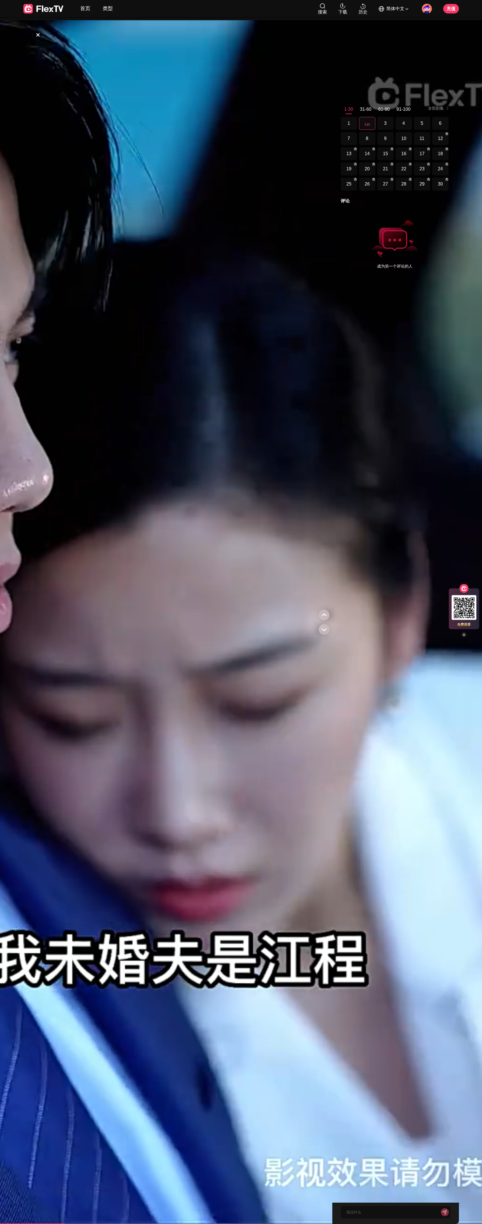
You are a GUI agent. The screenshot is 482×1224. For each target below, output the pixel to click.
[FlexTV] (38, 34)
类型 (108, 8)
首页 (85, 8)
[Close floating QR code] (464, 634)
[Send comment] (445, 1212)
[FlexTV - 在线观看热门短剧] (43, 8)
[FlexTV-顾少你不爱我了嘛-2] (367, 123)
